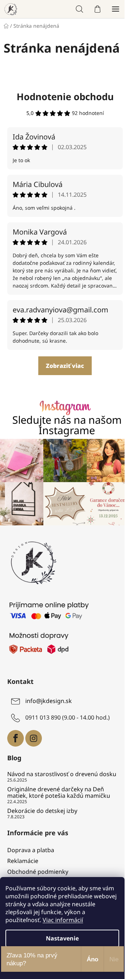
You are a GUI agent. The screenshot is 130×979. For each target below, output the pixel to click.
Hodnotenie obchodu (65, 96)
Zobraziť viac (65, 366)
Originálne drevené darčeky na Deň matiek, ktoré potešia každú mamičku (58, 792)
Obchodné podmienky (37, 872)
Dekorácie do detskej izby (42, 811)
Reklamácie (22, 861)
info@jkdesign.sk (48, 701)
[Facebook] (15, 738)
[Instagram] (33, 738)
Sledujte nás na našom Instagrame (67, 425)
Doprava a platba (30, 850)
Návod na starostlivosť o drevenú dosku (61, 774)
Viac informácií (63, 920)
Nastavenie (62, 938)
